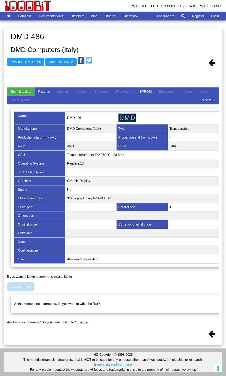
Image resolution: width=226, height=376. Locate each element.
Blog (94, 16)
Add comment (21, 286)
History (76, 16)
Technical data (21, 91)
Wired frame (123, 91)
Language (164, 16)
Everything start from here (113, 364)
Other (108, 16)
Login (215, 16)
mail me (82, 322)
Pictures (44, 91)
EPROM (145, 91)
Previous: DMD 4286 (26, 62)
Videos (188, 91)
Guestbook (130, 16)
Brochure (101, 91)
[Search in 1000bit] (183, 16)
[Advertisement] (87, 76)
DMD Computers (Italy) (84, 128)
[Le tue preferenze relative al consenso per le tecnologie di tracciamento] (218, 368)
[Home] (9, 16)
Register (198, 16)
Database (25, 16)
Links (204, 91)
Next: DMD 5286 (61, 62)
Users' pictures (21, 100)
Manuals (63, 91)
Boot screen (167, 91)
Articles (82, 91)
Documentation (50, 16)
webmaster (79, 369)
